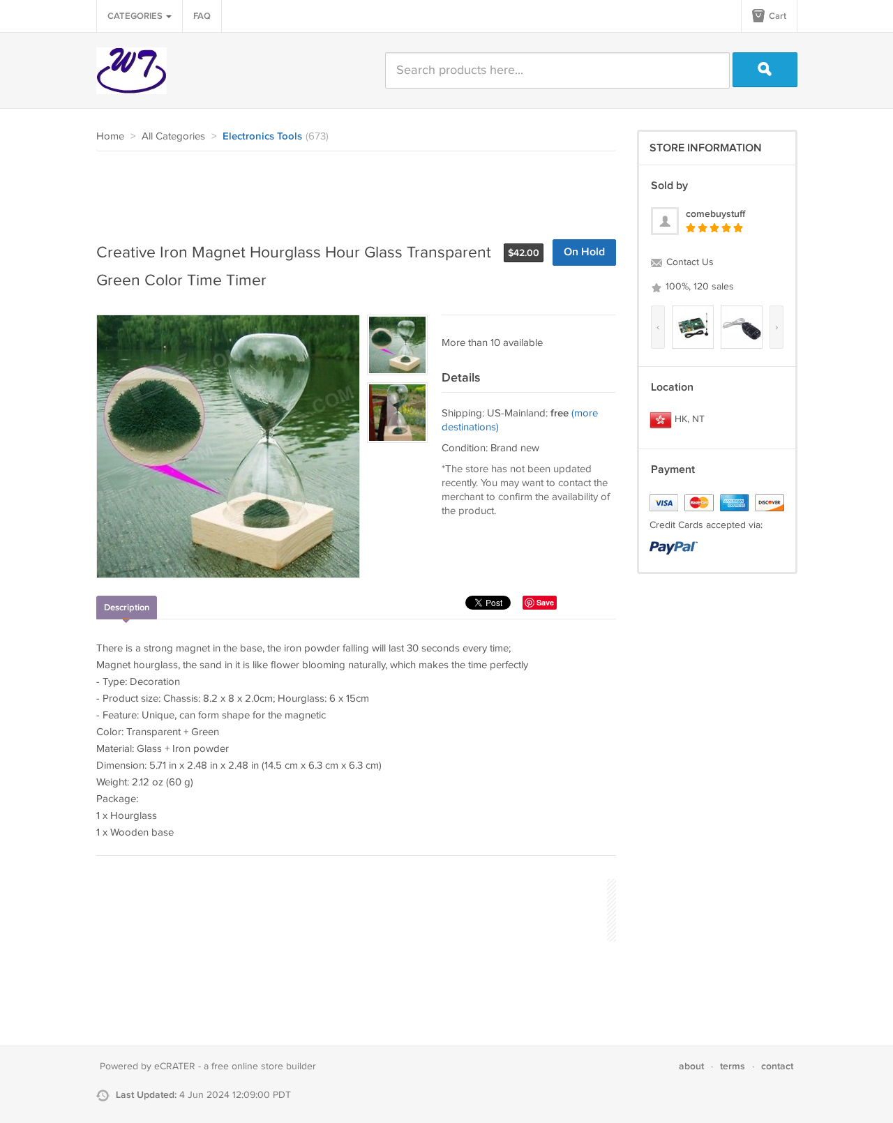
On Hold (584, 252)
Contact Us (688, 262)
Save (545, 602)
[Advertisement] (350, 189)
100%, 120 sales (698, 286)
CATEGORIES (136, 16)
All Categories (173, 136)
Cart (776, 16)
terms (732, 1066)
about (691, 1066)
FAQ (202, 16)
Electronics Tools (262, 136)
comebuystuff (715, 214)
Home (110, 136)
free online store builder (263, 1066)
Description (126, 607)
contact (777, 1066)
